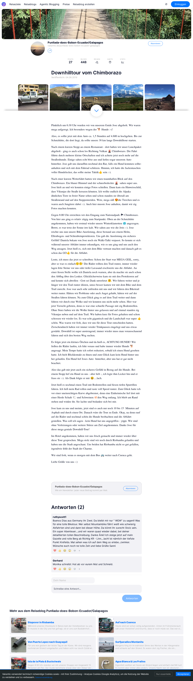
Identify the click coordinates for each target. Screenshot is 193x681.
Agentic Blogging (49, 4)
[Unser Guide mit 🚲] (33, 99)
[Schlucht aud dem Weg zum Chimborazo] (65, 99)
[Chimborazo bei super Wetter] (128, 99)
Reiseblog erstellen (84, 4)
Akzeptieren (183, 674)
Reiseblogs (30, 4)
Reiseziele (15, 4)
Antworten (132, 598)
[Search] (166, 4)
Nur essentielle (163, 674)
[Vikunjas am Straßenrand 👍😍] (96, 99)
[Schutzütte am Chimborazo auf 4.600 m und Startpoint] (160, 99)
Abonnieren (155, 43)
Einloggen (180, 4)
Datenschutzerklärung (43, 677)
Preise (66, 4)
